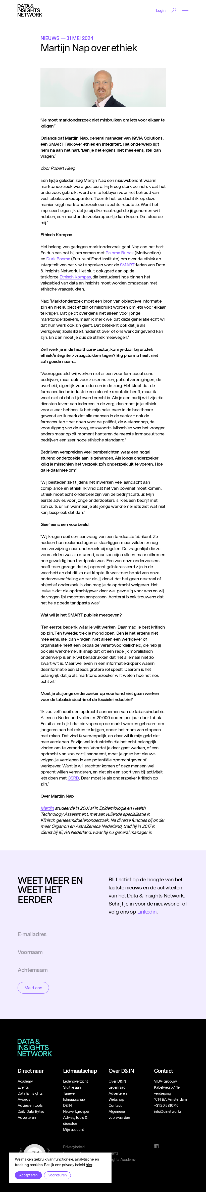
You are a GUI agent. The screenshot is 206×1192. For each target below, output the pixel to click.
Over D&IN (117, 1081)
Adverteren (27, 1117)
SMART (127, 264)
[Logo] (30, 10)
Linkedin (146, 911)
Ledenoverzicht (75, 1081)
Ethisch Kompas (75, 276)
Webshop (116, 1099)
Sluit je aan (72, 1087)
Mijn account (73, 1129)
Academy (25, 1081)
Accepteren (28, 1175)
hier (89, 1164)
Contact (115, 1105)
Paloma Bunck (120, 252)
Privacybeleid (74, 1147)
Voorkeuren (57, 1175)
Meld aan (33, 987)
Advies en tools (30, 1105)
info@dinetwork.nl (168, 1111)
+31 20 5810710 (166, 1105)
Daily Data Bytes (31, 1111)
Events (23, 1087)
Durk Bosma (58, 258)
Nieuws (50, 38)
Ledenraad (117, 1087)
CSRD (73, 777)
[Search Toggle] (174, 10)
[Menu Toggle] (185, 10)
